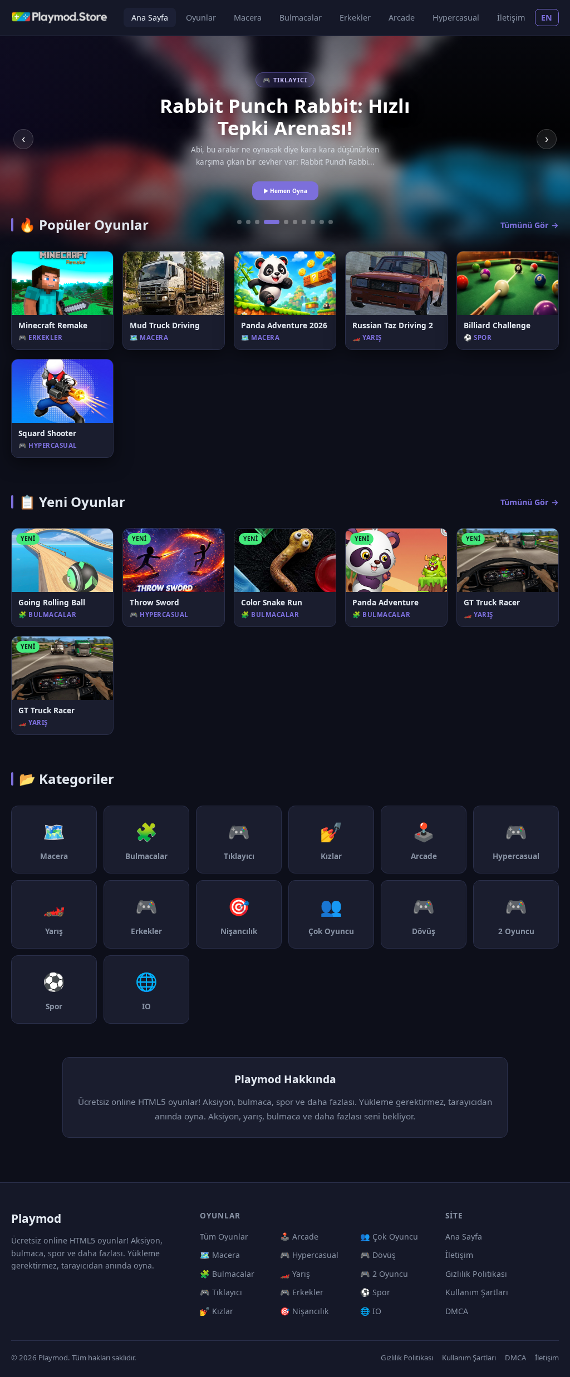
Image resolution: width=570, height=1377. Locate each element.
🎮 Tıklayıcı (221, 1292)
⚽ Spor (375, 1292)
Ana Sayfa (149, 17)
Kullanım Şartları (476, 1292)
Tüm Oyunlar (224, 1236)
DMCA (456, 1311)
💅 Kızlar (216, 1311)
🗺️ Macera (220, 1255)
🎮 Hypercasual (309, 1255)
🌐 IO (370, 1311)
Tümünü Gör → (529, 225)
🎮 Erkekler (301, 1292)
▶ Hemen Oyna (285, 191)
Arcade (402, 17)
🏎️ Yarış (295, 1274)
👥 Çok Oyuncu (389, 1236)
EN (547, 17)
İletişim (511, 17)
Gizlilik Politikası (476, 1274)
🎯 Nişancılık (304, 1311)
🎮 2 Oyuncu (384, 1274)
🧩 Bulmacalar (227, 1274)
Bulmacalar (300, 17)
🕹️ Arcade (299, 1236)
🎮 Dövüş (378, 1255)
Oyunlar (201, 17)
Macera (248, 17)
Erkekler (355, 17)
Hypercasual (456, 17)
